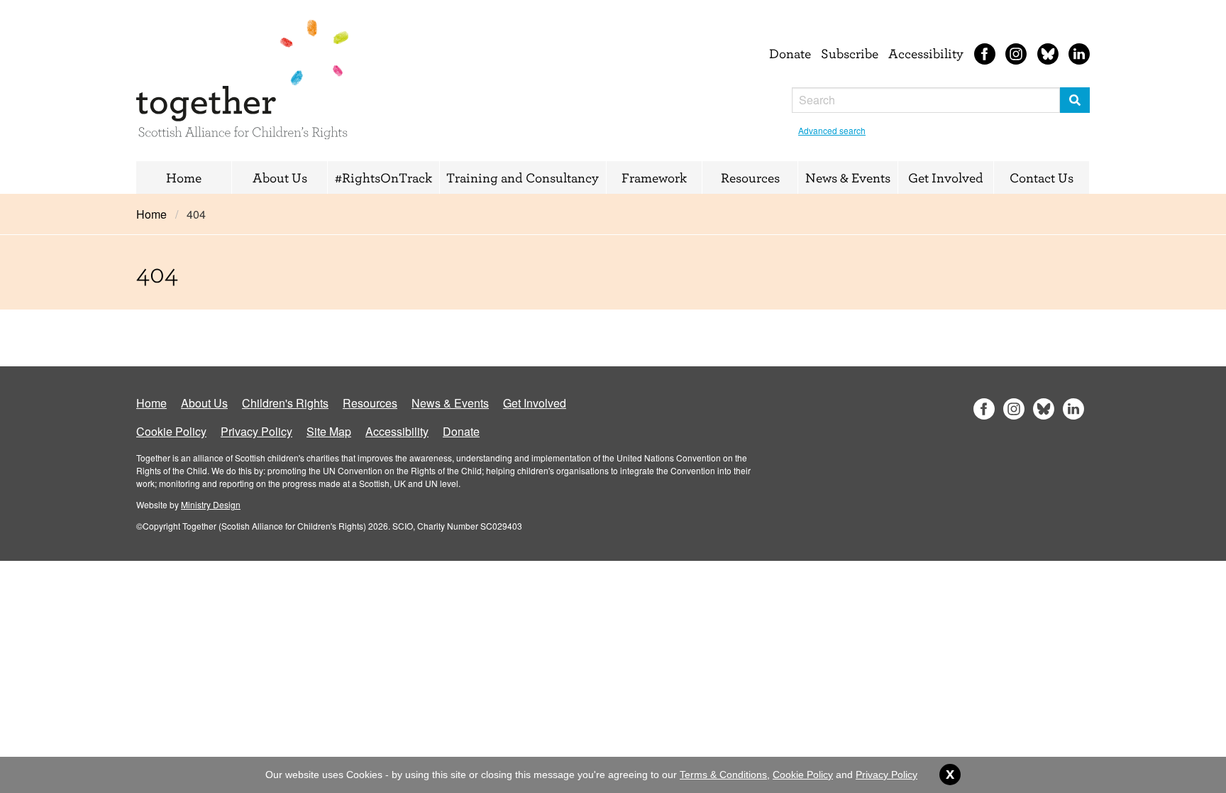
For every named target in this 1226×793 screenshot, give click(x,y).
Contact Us (1041, 177)
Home (183, 177)
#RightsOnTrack (383, 177)
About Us (280, 177)
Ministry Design (211, 504)
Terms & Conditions (723, 774)
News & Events (847, 177)
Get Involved (945, 177)
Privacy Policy (256, 431)
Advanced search (832, 130)
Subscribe (849, 53)
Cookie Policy (171, 431)
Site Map (328, 431)
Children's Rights (285, 403)
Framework (654, 177)
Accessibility (925, 53)
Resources (750, 177)
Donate (790, 53)
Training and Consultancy (522, 177)
